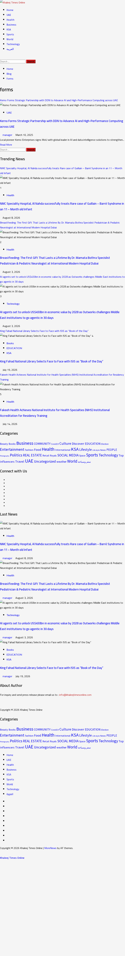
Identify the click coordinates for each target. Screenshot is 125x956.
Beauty (4, 443)
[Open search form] (1, 56)
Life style (96, 450)
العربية (10, 49)
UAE (9, 14)
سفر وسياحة (84, 461)
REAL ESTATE (32, 455)
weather (61, 461)
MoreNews (50, 848)
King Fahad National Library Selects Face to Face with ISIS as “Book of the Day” (44, 330)
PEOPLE (111, 450)
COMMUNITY (42, 444)
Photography (4, 456)
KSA (9, 29)
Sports (10, 34)
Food (37, 449)
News (103, 449)
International (62, 449)
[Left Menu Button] (2, 852)
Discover (78, 443)
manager (8, 134)
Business (11, 24)
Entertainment (12, 449)
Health (10, 19)
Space (82, 455)
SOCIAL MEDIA (68, 455)
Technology (13, 44)
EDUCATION (14, 348)
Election (105, 444)
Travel (19, 461)
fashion (29, 449)
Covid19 (55, 444)
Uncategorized (45, 461)
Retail (45, 455)
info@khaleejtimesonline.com (75, 694)
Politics (16, 455)
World (10, 39)
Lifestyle (85, 449)
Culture (65, 443)
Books (10, 343)
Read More (6, 144)
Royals (53, 455)
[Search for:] (13, 61)
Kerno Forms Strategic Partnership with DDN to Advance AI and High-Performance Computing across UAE (59, 100)
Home (10, 10)
